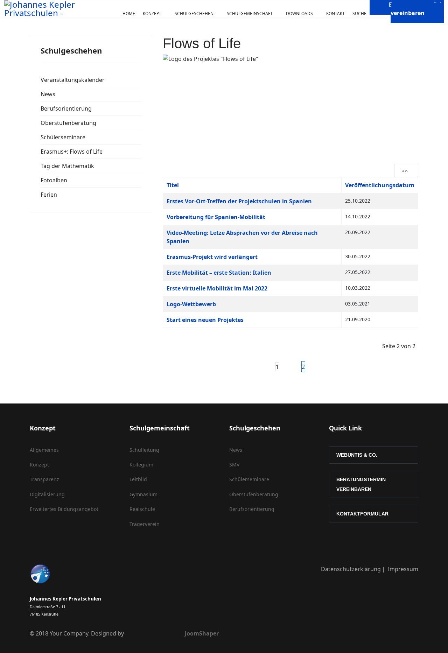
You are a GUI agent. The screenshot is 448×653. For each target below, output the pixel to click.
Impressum (403, 569)
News (48, 94)
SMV (234, 464)
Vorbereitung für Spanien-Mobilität (216, 217)
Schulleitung (144, 450)
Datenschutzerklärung (351, 569)
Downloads (299, 13)
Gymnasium (144, 494)
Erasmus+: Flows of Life (72, 151)
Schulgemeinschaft (250, 13)
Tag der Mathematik (67, 166)
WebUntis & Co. (356, 455)
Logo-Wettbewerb (191, 304)
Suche (359, 13)
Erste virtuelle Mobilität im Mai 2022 (217, 288)
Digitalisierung (47, 494)
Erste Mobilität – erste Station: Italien (219, 272)
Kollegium (141, 464)
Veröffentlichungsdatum (379, 185)
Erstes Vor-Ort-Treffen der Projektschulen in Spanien (239, 201)
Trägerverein (145, 524)
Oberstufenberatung (68, 123)
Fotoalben (54, 180)
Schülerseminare (63, 137)
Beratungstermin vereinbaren (361, 484)
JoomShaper (202, 633)
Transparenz (44, 479)
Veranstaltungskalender (73, 80)
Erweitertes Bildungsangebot (64, 509)
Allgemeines (44, 450)
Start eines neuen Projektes (205, 320)
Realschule (142, 509)
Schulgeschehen (194, 13)
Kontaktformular (362, 514)
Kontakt (335, 13)
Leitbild (138, 479)
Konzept (152, 13)
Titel (173, 185)
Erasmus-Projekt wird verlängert (212, 257)
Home (128, 13)
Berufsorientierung (66, 108)
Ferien (49, 194)
